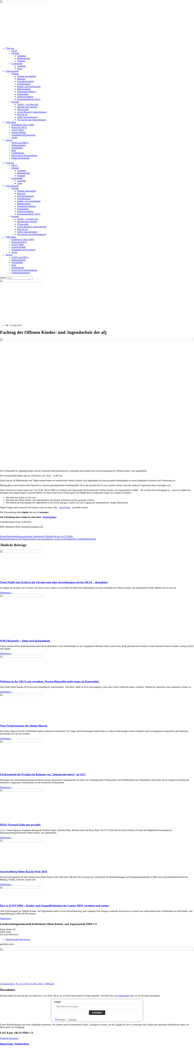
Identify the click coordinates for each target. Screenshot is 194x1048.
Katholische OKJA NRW (22, 125)
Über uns (10, 48)
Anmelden (97, 1012)
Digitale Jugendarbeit (26, 76)
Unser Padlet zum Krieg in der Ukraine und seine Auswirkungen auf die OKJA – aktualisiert (54, 582)
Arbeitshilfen (17, 148)
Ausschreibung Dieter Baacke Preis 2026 (23, 871)
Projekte (15, 102)
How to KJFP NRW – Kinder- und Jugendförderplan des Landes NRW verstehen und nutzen (54, 905)
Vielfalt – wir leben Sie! (27, 104)
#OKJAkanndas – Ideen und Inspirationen (25, 640)
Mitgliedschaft (23, 58)
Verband (15, 53)
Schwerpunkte (12, 71)
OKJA (14, 51)
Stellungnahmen (18, 145)
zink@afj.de (64, 507)
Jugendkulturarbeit (25, 81)
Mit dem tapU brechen (27, 107)
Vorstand (21, 61)
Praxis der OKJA (19, 127)
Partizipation (22, 94)
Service (9, 140)
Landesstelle (16, 63)
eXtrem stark (23, 109)
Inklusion (21, 79)
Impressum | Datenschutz (14, 1043)
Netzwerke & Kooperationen (24, 155)
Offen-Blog (11, 122)
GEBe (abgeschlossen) (27, 117)
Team (19, 68)
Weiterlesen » (6, 592)
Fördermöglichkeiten (20, 158)
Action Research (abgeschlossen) (32, 112)
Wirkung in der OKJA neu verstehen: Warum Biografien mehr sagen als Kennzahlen (49, 681)
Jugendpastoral (23, 84)
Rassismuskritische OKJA (28, 99)
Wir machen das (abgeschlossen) (31, 120)
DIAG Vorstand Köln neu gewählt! (20, 824)
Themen (15, 74)
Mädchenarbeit (23, 89)
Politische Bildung (25, 97)
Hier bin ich (22, 114)
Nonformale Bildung (26, 91)
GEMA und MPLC (20, 143)
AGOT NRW (17, 130)
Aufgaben (21, 56)
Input (13, 150)
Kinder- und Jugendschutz (29, 86)
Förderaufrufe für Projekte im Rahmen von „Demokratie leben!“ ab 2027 (43, 774)
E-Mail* (57, 1002)
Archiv (14, 137)
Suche (3, 277)
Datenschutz (123, 995)
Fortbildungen (17, 153)
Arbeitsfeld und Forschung (23, 135)
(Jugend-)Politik (18, 132)
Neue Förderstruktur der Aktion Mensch (23, 725)
